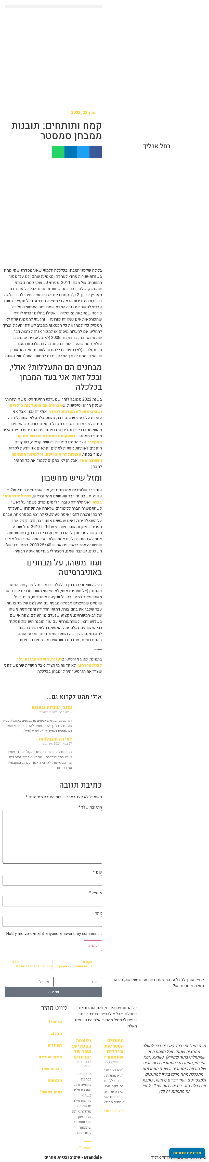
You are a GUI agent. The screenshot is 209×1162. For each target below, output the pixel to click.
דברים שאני (51, 1069)
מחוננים (55, 1045)
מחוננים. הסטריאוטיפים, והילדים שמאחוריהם (108, 1049)
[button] (53, 6)
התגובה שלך (90, 807)
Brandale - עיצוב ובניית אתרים (73, 1157)
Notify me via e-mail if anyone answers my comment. (52, 934)
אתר (98, 913)
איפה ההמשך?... (112, 1110)
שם (97, 872)
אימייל (95, 893)
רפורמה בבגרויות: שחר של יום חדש (81, 1049)
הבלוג (56, 1034)
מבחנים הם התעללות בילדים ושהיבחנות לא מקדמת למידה (56, 408)
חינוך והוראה (50, 1057)
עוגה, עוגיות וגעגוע (52, 707)
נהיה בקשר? (51, 1092)
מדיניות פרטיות (187, 1153)
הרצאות (55, 1080)
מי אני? (55, 1022)
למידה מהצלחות (55, 739)
